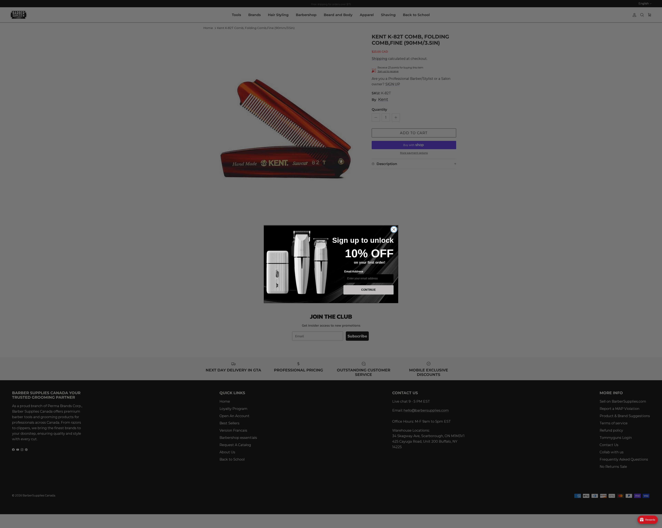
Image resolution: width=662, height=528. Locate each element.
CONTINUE (368, 289)
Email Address (353, 271)
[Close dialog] (394, 229)
